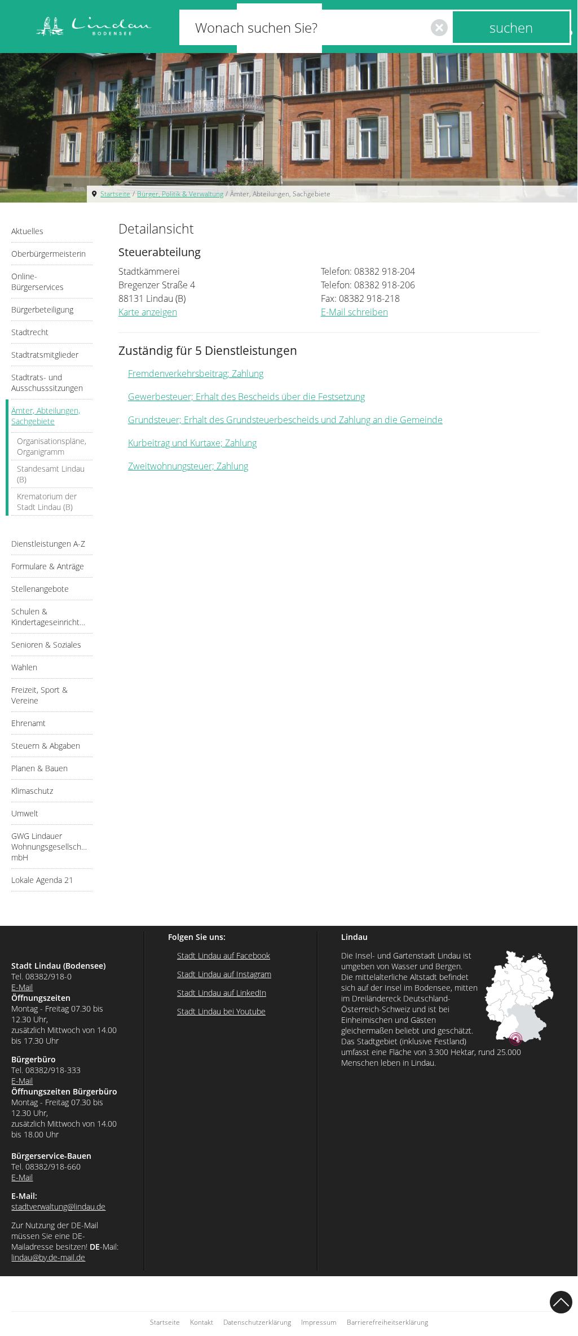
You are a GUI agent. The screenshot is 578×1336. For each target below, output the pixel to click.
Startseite (115, 194)
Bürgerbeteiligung (42, 309)
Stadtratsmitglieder (44, 354)
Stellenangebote (40, 588)
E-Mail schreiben (354, 312)
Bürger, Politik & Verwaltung (180, 194)
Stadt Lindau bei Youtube (221, 1011)
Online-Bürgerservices (37, 281)
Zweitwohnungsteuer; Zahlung (188, 466)
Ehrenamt (28, 723)
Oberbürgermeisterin (48, 253)
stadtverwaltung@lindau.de (58, 1206)
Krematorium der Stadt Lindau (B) (47, 501)
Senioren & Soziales (46, 644)
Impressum (319, 1322)
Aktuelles (27, 231)
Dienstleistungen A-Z (48, 543)
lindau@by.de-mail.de (48, 1257)
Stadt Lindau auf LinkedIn (221, 992)
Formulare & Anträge (47, 566)
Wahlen (24, 667)
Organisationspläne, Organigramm (51, 446)
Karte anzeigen (147, 312)
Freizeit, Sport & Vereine (39, 695)
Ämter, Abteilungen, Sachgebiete (280, 194)
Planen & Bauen (39, 768)
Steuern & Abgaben (45, 745)
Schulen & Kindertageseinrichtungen (51, 616)
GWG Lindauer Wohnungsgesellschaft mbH (50, 846)
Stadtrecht (29, 332)
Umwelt (24, 813)
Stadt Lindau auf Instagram (224, 974)
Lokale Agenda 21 (42, 879)
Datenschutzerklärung (257, 1322)
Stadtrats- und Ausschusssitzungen (47, 382)
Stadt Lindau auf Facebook (223, 955)
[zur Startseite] (94, 26)
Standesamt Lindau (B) (51, 474)
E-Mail (22, 987)
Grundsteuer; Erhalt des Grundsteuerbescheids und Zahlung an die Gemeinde (285, 420)
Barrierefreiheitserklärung (387, 1322)
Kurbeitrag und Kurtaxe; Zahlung (192, 443)
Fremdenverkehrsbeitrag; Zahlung (195, 373)
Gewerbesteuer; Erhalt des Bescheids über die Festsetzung (246, 396)
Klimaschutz (32, 790)
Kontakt (201, 1322)
